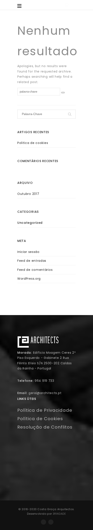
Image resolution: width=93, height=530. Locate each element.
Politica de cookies (32, 143)
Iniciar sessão (28, 252)
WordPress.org (29, 278)
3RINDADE (59, 514)
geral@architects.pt (45, 393)
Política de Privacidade (44, 410)
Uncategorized (30, 223)
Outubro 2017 (28, 194)
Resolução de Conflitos (44, 427)
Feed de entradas (31, 261)
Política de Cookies (40, 419)
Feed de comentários (35, 270)
